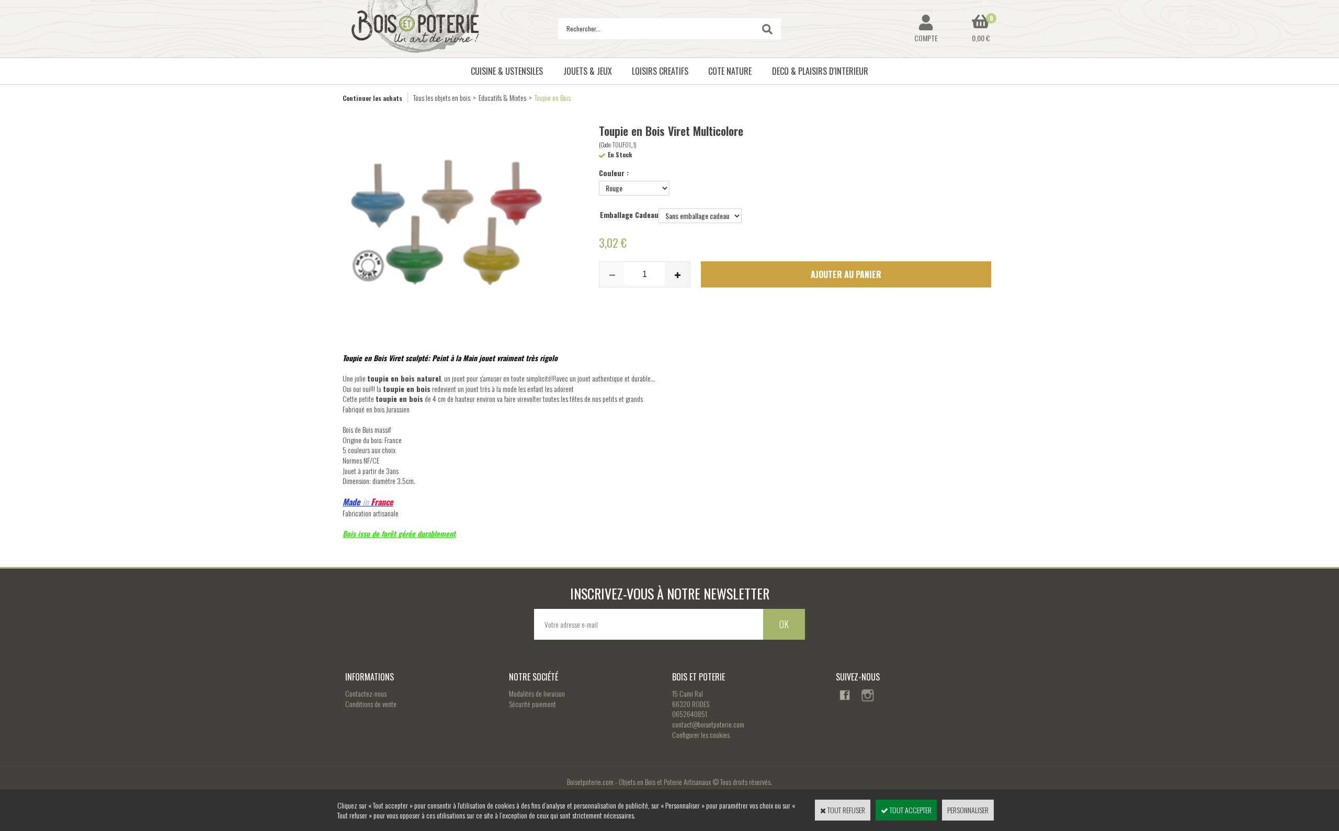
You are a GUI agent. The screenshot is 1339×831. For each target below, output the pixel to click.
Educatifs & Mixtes (502, 97)
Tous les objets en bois (441, 97)
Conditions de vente (370, 703)
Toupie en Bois (553, 97)
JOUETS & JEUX (587, 71)
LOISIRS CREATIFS (660, 71)
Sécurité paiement (532, 703)
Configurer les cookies (701, 734)
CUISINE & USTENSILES (507, 71)
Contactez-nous (366, 693)
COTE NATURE (730, 71)
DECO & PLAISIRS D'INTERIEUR (820, 71)
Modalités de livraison (537, 693)
